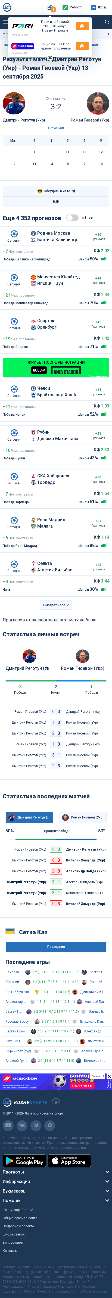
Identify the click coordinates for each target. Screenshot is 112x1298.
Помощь (12, 1200)
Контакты (10, 1251)
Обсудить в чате (53, 191)
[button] (50, 7)
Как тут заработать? (18, 1210)
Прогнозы (13, 1172)
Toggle (72, 217)
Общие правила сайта (20, 1218)
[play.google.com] (24, 1160)
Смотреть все (54, 605)
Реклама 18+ (20, 34)
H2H (56, 202)
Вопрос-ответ (13, 1242)
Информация (16, 1181)
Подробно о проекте (18, 1226)
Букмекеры (15, 1191)
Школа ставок (13, 1234)
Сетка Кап (56, 128)
